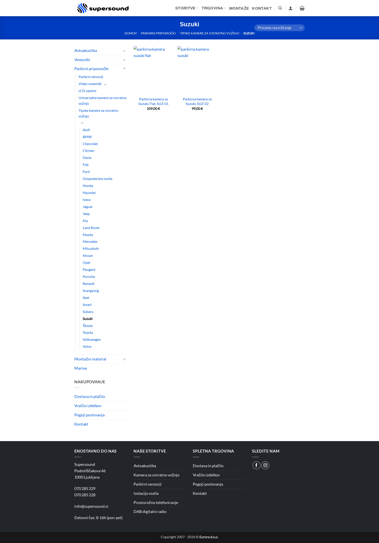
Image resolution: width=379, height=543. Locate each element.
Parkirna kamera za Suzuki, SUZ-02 (197, 101)
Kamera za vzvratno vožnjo (156, 474)
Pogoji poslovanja (89, 414)
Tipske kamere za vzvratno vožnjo (209, 33)
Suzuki (88, 318)
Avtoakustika (85, 50)
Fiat (86, 164)
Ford (86, 171)
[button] (280, 8)
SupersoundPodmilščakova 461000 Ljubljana (89, 470)
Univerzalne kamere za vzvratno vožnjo (103, 100)
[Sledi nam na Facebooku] (256, 465)
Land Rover (91, 227)
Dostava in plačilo (89, 396)
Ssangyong (91, 290)
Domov (131, 33)
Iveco (87, 199)
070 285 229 (84, 488)
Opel (86, 262)
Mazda (88, 234)
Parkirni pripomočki (158, 33)
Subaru (88, 311)
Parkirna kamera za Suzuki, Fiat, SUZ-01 (153, 101)
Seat (86, 297)
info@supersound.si (91, 506)
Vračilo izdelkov (87, 405)
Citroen (88, 150)
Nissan (88, 255)
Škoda (88, 325)
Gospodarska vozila (97, 178)
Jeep (86, 213)
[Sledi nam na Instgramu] (265, 465)
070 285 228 (84, 494)
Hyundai (89, 192)
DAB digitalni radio (150, 511)
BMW (87, 137)
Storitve (185, 8)
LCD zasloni (87, 91)
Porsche (89, 276)
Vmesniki (82, 59)
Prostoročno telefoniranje (156, 502)
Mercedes (90, 241)
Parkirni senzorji (91, 77)
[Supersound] (102, 8)
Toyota (88, 332)
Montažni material (90, 359)
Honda (88, 185)
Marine (80, 368)
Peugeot (89, 269)
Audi (86, 130)
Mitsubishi (91, 248)
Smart (87, 304)
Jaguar (88, 206)
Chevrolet (90, 144)
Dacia (87, 157)
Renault (89, 283)
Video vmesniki (90, 84)
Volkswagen (92, 339)
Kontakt (262, 8)
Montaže (239, 8)
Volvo (87, 346)
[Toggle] (124, 50)
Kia (85, 220)
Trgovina (212, 8)
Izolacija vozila (146, 493)
